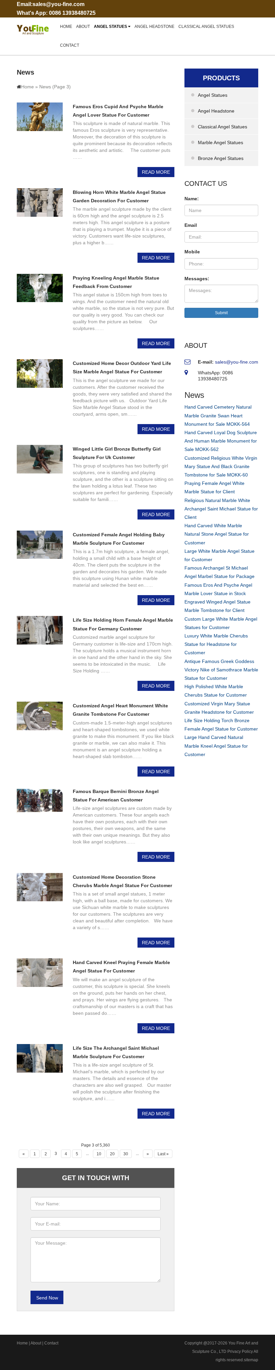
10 (99, 1154)
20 (112, 1154)
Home (66, 26)
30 (125, 1154)
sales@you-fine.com (236, 362)
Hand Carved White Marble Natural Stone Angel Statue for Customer (216, 534)
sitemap (251, 1360)
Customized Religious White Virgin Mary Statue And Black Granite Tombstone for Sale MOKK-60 (220, 466)
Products (221, 78)
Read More (156, 172)
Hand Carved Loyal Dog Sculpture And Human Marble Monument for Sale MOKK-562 (220, 441)
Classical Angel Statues (206, 26)
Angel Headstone (154, 26)
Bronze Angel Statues (220, 158)
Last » (163, 1154)
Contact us (205, 183)
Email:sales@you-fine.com (51, 4)
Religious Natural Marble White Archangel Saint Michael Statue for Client (221, 509)
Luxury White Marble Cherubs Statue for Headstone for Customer (216, 644)
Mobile (192, 251)
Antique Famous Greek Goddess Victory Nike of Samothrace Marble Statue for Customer (221, 670)
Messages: (196, 278)
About (83, 26)
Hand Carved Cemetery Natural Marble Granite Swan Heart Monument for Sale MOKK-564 (218, 415)
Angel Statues (111, 26)
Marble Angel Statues (220, 142)
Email (190, 225)
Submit (221, 312)
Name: (191, 198)
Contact (69, 45)
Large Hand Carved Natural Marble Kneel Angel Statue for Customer (216, 746)
